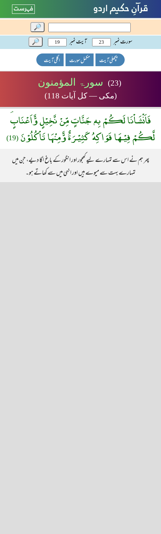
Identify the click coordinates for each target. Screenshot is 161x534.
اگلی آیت (52, 61)
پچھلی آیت (108, 61)
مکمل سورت (79, 61)
